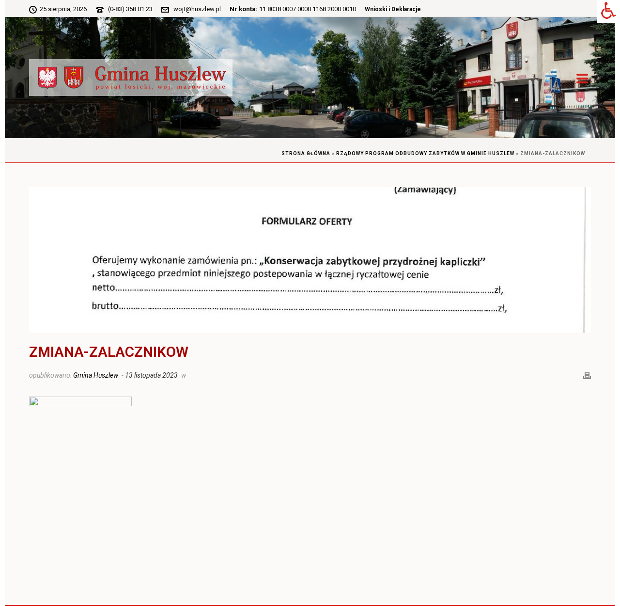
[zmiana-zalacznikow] (310, 260)
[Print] (587, 375)
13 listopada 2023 (151, 375)
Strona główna (305, 153)
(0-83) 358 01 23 (130, 9)
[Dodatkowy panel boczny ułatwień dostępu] (608, 11)
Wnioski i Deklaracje (393, 9)
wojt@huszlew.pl (197, 9)
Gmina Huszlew (95, 375)
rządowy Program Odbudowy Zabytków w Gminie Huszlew (425, 153)
